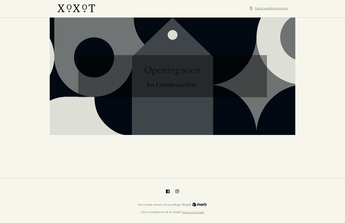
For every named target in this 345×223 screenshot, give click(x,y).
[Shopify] (199, 204)
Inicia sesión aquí (193, 212)
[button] (268, 8)
